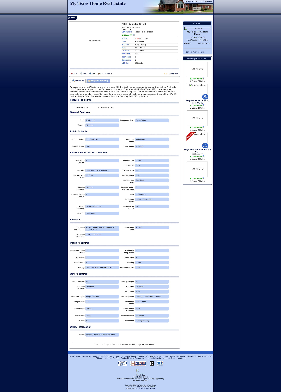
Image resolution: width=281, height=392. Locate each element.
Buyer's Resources (83, 356)
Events (131, 358)
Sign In (190, 2)
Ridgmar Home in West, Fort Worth (197, 101)
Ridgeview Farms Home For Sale (197, 150)
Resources (139, 358)
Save (75, 73)
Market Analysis (131, 356)
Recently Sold (205, 356)
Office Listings (169, 356)
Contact (201, 2)
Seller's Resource (116, 356)
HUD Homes (157, 356)
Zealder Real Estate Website (145, 388)
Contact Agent (172, 73)
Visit (93, 73)
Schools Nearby (106, 73)
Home (209, 2)
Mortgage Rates (169, 358)
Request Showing (99, 80)
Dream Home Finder (100, 356)
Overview (79, 80)
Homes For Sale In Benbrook (187, 356)
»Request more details (193, 52)
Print (84, 73)
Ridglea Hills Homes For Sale (108, 358)
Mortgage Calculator (153, 358)
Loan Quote (181, 358)
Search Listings (145, 356)
